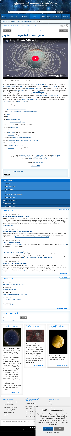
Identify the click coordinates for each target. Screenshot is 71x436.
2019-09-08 (10, 124)
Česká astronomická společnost (14, 421)
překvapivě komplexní (9, 86)
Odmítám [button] (59, 429)
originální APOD (38, 162)
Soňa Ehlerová (15, 229)
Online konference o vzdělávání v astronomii (17, 231)
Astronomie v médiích (32, 411)
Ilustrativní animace (53, 95)
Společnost (56, 17)
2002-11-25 (11, 148)
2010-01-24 (11, 135)
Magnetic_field (14, 127)
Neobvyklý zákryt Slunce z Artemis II (15, 263)
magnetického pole (38, 92)
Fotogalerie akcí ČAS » (10, 206)
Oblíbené (7, 183)
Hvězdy (50, 402)
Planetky (50, 407)
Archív (7, 192)
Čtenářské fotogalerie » (10, 203)
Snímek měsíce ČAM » (9, 200)
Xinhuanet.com (8, 225)
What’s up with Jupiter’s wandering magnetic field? (23, 111)
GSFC (37, 158)
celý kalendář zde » (62, 308)
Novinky (11, 17)
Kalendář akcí (8, 278)
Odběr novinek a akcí (10, 313)
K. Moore (30, 81)
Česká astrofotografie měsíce (34, 327)
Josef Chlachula (56, 155)
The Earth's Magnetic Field (15, 145)
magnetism (20, 101)
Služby (43, 17)
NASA (12, 81)
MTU (30, 155)
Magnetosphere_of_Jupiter (17, 122)
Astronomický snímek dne (28, 21)
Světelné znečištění (31, 403)
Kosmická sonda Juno (38, 84)
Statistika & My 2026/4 (16, 244)
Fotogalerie (35, 17)
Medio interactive (26, 430)
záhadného (6, 101)
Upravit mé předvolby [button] (53, 432)
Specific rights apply (30, 157)
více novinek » (64, 273)
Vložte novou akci (64, 277)
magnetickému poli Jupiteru (30, 99)
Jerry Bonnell (36, 155)
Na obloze (24, 17)
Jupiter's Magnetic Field (13, 119)
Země (46, 86)
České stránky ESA (9, 412)
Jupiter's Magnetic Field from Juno (21, 137)
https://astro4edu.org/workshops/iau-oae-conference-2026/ (32, 237)
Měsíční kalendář (10, 186)
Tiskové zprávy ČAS (9, 404)
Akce (17, 17)
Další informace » (16, 392)
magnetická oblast (61, 94)
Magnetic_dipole (14, 130)
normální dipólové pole (31, 94)
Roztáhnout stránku (63, 26)
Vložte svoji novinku (64, 209)
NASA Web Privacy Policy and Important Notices (48, 157)
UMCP (42, 155)
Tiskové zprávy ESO (9, 410)
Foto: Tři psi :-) (15, 143)
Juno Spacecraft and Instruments (16, 109)
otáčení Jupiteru (42, 95)
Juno (13, 171)
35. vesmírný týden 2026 (11, 326)
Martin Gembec (16, 214)
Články (4, 17)
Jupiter (20, 86)
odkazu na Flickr (22, 271)
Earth (8, 117)
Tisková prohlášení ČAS (10, 402)
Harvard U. (25, 81)
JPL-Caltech (18, 81)
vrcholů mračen (20, 90)
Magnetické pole (18, 171)
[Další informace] (12, 337)
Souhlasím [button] (48, 429)
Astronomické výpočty (32, 406)
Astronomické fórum (31, 416)
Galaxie (50, 404)
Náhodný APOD (35, 166)
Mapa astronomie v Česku (33, 414)
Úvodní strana (7, 21)
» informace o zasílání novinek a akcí (13, 321)
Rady (48, 17)
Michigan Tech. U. (44, 158)
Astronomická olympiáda (10, 407)
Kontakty (65, 17)
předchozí (8, 30)
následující (63, 30)
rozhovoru (64, 244)
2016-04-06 (11, 132)
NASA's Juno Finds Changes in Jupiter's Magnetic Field (23, 140)
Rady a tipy (29, 408)
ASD (30, 158)
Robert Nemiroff (24, 155)
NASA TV (6, 415)
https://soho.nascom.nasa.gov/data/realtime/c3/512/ (37, 257)
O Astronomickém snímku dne (14, 195)
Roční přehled (9, 189)
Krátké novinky (8, 210)
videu (55, 86)
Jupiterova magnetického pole (33, 88)
